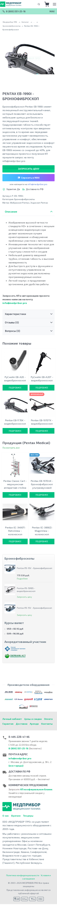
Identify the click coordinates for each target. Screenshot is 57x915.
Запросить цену (28, 169)
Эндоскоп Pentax (39, 202)
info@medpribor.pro (37, 184)
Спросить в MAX (30, 177)
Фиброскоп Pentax (19, 202)
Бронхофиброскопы (24, 199)
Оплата (48, 718)
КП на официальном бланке (36, 789)
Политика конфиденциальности (22, 875)
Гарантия (7, 723)
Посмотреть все (11, 447)
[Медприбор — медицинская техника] (10, 4)
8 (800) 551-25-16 (16, 11)
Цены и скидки (33, 718)
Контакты (47, 723)
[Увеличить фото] (28, 58)
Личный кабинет (12, 718)
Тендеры (28, 815)
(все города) (16, 765)
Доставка (21, 723)
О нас (5, 815)
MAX (52, 11)
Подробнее (15, 387)
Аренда (34, 723)
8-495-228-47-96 (19, 736)
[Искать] (39, 4)
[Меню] (54, 4)
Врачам (16, 815)
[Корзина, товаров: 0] (46, 4)
